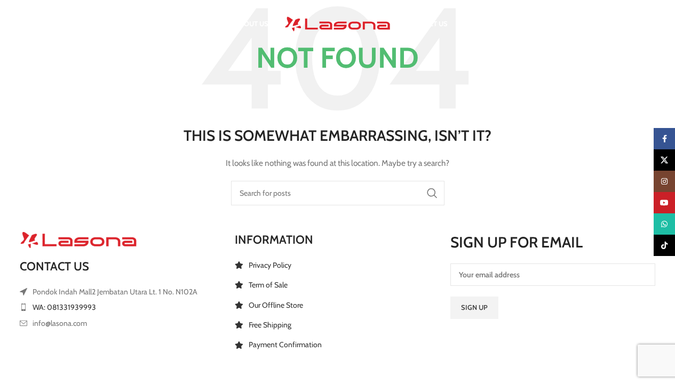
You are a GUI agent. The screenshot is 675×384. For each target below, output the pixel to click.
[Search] (25, 24)
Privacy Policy (270, 265)
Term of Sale (268, 285)
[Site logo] (337, 23)
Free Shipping (270, 325)
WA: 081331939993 (64, 307)
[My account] (590, 24)
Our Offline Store (276, 305)
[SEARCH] (432, 193)
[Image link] (78, 239)
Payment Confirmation (285, 344)
